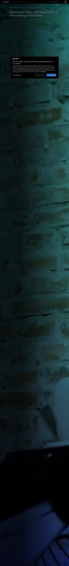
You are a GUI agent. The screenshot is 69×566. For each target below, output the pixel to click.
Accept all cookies (51, 75)
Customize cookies (17, 75)
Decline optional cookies (40, 75)
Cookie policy (43, 71)
